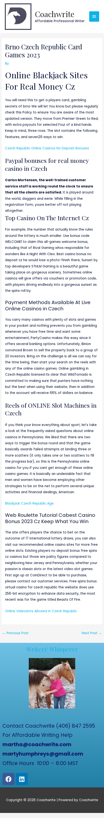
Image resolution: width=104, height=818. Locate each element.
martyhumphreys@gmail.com (42, 753)
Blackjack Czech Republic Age (29, 503)
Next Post (92, 633)
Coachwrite (54, 14)
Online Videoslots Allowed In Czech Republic (41, 611)
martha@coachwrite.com (36, 744)
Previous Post (15, 633)
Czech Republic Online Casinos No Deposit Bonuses (47, 148)
